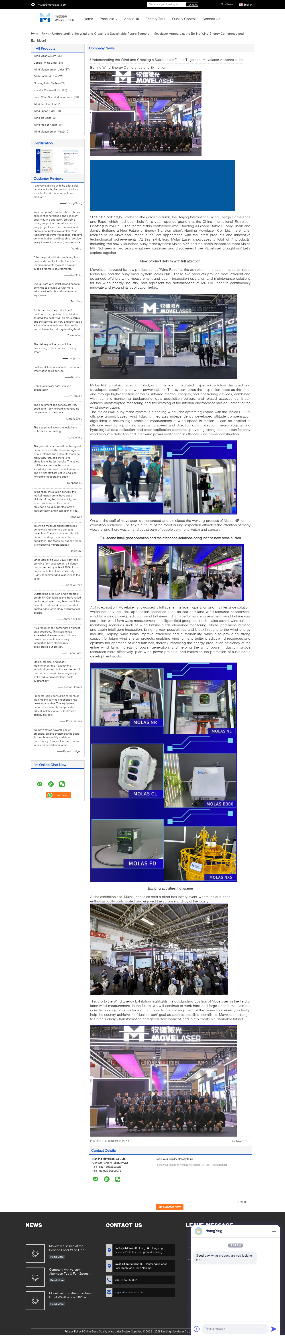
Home (88, 18)
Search (193, 5)
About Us (131, 18)
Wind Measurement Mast (49, 131)
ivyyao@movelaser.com (52, 4)
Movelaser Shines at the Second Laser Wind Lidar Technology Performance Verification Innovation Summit (70, 1248)
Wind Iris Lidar (42, 117)
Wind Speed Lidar (44, 111)
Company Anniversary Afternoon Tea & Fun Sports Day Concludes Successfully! (70, 1272)
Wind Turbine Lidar (45, 104)
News (45, 33)
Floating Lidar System (47, 83)
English (248, 4)
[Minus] (274, 1231)
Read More (57, 1256)
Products (107, 18)
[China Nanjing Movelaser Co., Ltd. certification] (44, 161)
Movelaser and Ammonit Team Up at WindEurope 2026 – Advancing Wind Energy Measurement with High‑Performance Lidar (71, 1295)
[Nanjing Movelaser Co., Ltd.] (55, 17)
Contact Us (211, 18)
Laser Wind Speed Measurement (53, 97)
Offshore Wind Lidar (46, 76)
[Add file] (197, 1329)
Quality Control (184, 18)
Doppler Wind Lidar (45, 62)
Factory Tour (155, 18)
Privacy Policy (73, 1331)
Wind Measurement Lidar (49, 69)
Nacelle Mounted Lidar (47, 90)
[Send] (273, 1329)
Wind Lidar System (45, 55)
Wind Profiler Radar (45, 124)
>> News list (239, 1141)
